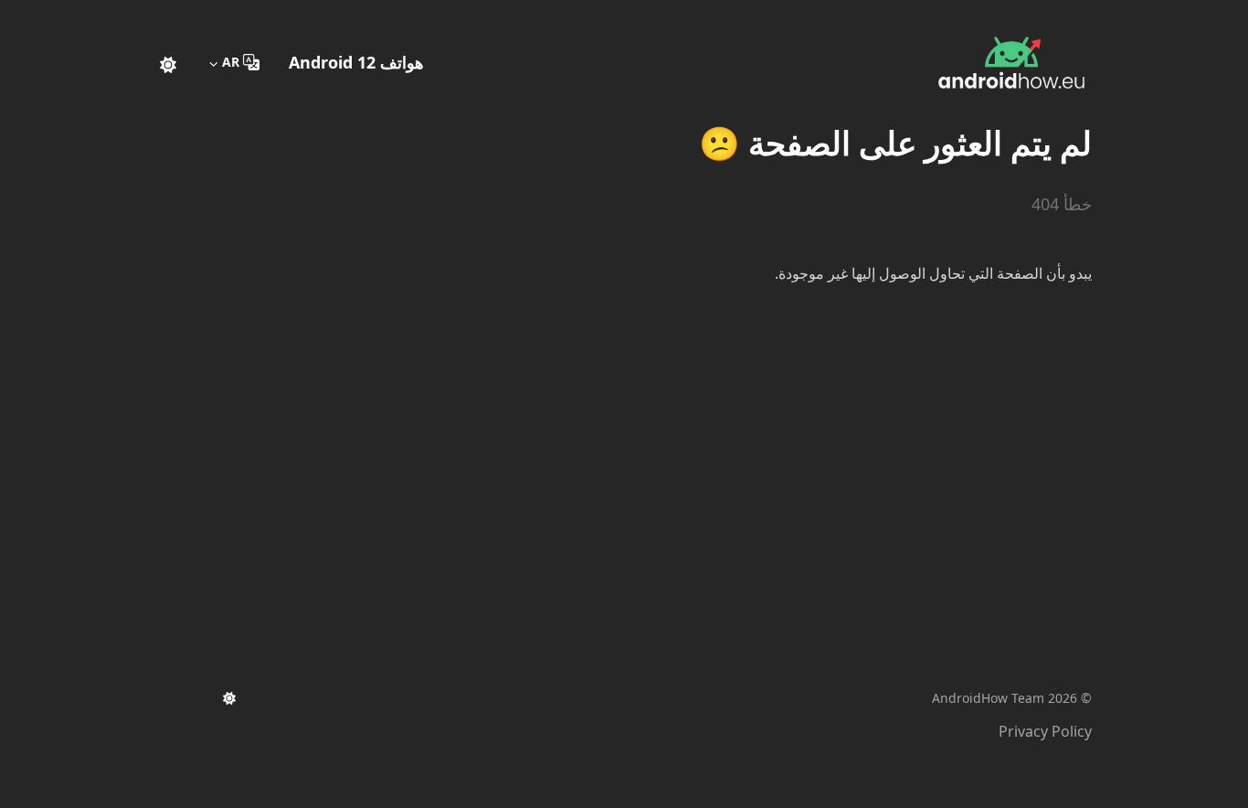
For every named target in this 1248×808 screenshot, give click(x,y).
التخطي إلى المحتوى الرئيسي (977, 16)
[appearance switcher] (168, 62)
